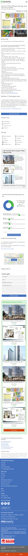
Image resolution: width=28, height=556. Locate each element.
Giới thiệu (3, 463)
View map (14, 259)
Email (2, 246)
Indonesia (3, 517)
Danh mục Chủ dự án (5, 482)
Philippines (16, 515)
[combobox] (4, 282)
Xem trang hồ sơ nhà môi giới (7, 248)
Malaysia (21, 515)
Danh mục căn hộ (5, 484)
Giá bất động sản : (7, 214)
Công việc (3, 465)
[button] (26, 2)
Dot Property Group (10, 517)
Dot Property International (7, 519)
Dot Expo (16, 519)
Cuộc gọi (20, 245)
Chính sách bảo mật (5, 551)
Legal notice (13, 551)
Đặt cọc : (5, 218)
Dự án (2, 478)
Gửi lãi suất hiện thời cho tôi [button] (14, 235)
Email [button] (21, 554)
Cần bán (3, 474)
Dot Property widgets (6, 498)
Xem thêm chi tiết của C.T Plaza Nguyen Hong (11, 108)
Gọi (7, 554)
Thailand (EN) (4, 515)
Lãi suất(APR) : (6, 222)
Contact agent (14, 295)
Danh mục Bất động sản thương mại (9, 486)
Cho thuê (3, 476)
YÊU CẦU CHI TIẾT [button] (14, 114)
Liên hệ (2, 491)
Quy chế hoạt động (5, 467)
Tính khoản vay (4, 496)
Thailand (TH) (11, 515)
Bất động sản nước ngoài (6, 480)
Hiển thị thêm (14, 430)
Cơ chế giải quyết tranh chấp (7, 469)
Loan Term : (6, 227)
